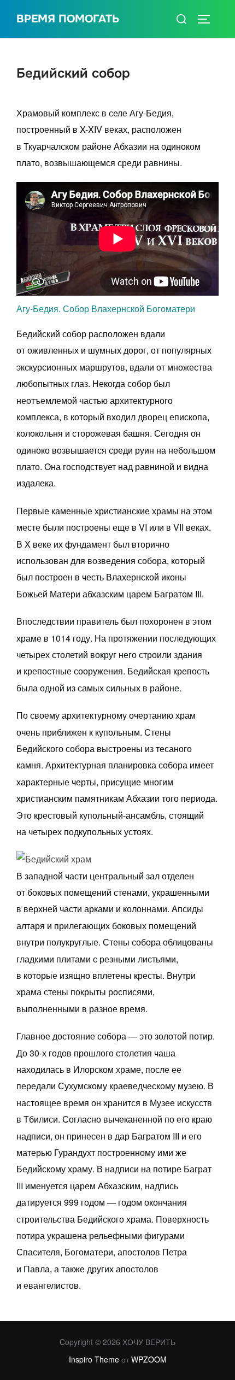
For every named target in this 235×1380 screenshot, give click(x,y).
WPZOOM (149, 1359)
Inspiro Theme (94, 1359)
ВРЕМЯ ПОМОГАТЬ (67, 19)
